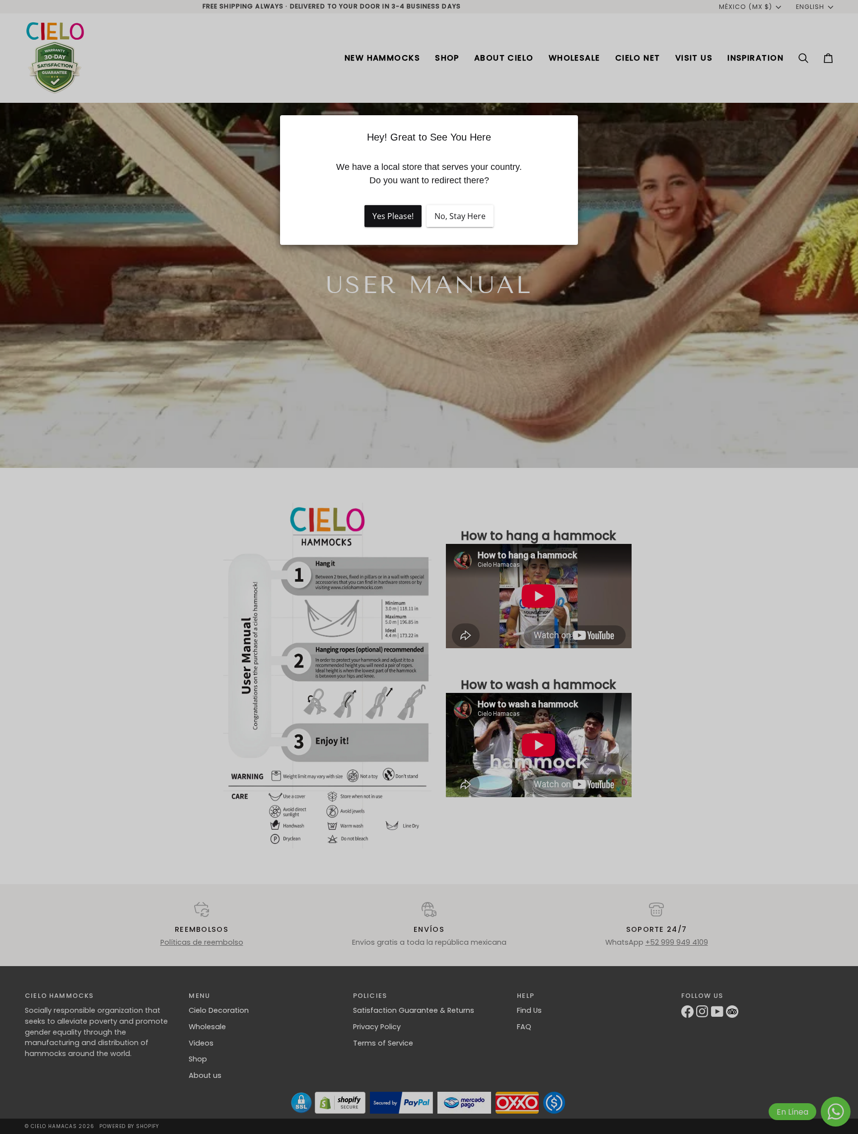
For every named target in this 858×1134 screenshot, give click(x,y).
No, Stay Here (460, 216)
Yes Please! (393, 216)
